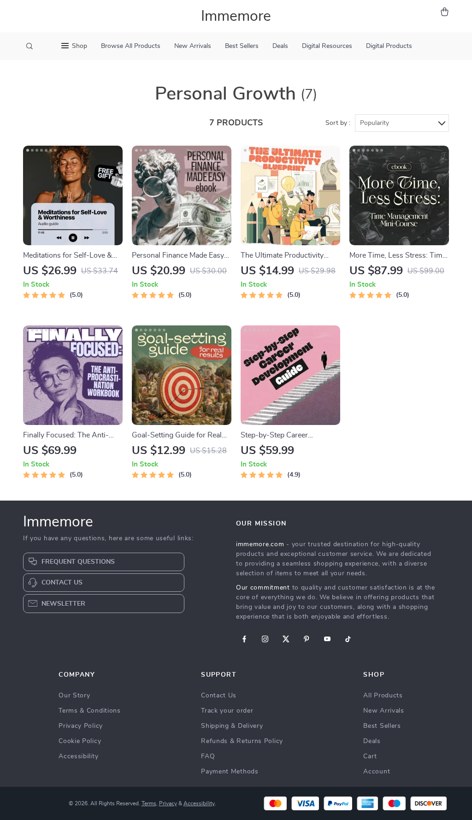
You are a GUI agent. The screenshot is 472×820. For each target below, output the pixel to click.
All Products (382, 695)
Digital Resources (327, 46)
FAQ (208, 756)
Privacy (168, 803)
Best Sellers (242, 46)
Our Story (74, 695)
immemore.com (260, 544)
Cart (370, 756)
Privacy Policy (81, 726)
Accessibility (78, 756)
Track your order (227, 711)
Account (376, 771)
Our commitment (263, 587)
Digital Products (389, 46)
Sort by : (337, 123)
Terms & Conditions (90, 711)
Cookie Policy (80, 741)
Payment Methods (230, 771)
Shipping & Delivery (232, 726)
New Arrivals (192, 46)
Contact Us (218, 695)
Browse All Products (130, 46)
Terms (149, 803)
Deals (280, 46)
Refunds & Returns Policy (242, 741)
